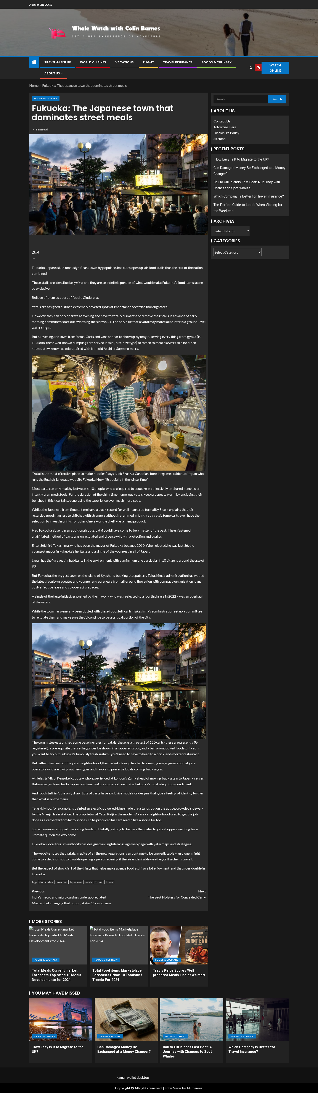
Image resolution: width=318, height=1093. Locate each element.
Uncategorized (175, 1036)
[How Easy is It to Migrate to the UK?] (60, 1019)
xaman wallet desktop (133, 1077)
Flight (148, 62)
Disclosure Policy (226, 133)
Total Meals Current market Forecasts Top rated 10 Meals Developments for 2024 (56, 975)
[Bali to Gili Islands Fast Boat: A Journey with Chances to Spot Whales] (191, 1019)
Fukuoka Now (93, 479)
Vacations (124, 62)
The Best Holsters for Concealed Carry (177, 894)
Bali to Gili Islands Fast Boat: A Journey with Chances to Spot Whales (187, 1051)
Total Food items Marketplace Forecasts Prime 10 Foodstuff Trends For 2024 (117, 975)
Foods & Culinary (216, 62)
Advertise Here (225, 127)
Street (99, 882)
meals (88, 882)
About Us (52, 73)
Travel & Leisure (57, 62)
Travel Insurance (177, 62)
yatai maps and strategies (172, 844)
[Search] (251, 68)
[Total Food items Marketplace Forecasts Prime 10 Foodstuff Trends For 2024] (119, 945)
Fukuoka (61, 882)
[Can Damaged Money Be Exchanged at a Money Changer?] (126, 1019)
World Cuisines (93, 62)
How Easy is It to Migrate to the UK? (241, 160)
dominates (46, 882)
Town (109, 882)
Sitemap (220, 139)
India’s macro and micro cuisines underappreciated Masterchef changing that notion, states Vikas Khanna (71, 897)
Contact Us (222, 121)
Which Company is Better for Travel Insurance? (249, 196)
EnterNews (173, 1088)
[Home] (34, 62)
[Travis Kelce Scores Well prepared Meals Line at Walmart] (179, 945)
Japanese (76, 882)
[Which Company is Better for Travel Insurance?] (257, 1019)
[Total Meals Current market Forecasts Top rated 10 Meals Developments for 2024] (58, 945)
